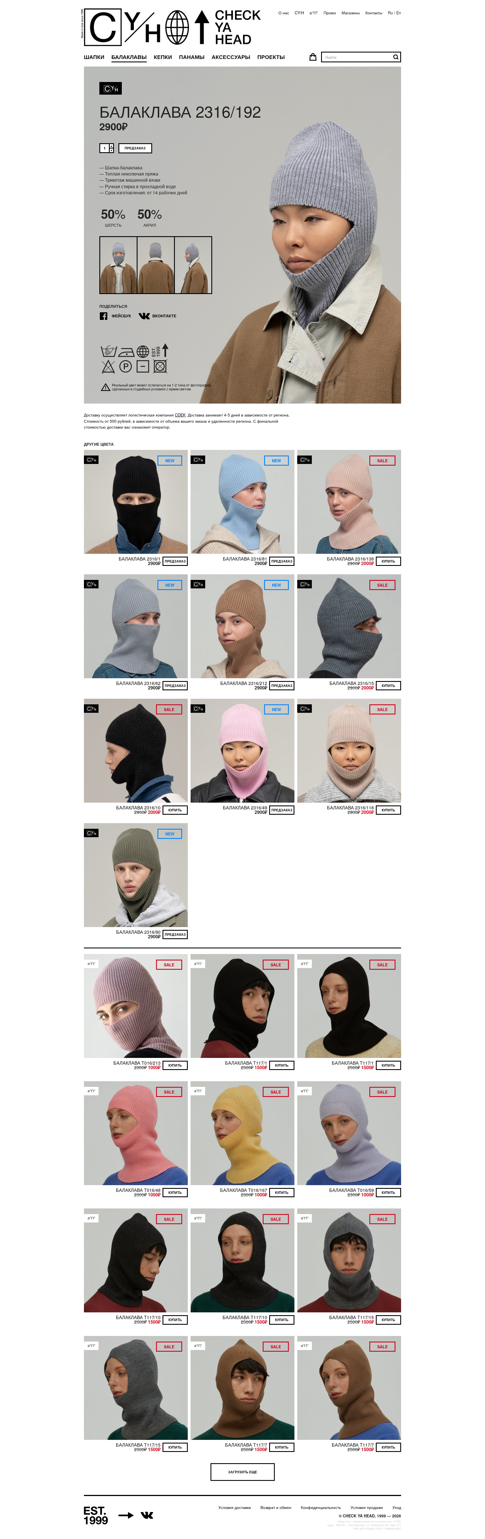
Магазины (351, 12)
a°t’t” (314, 12)
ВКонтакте (158, 316)
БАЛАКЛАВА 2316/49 (245, 807)
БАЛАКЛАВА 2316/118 (350, 807)
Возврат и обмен (275, 1507)
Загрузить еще (242, 1471)
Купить (388, 561)
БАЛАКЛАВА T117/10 (138, 1317)
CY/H (299, 12)
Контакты (373, 12)
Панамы (192, 57)
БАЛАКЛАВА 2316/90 (138, 932)
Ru (390, 12)
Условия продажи (367, 1507)
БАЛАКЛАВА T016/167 (243, 1190)
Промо (330, 12)
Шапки (94, 57)
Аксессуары (231, 57)
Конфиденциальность (321, 1507)
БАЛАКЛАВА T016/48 (138, 1190)
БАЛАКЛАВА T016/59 (351, 1190)
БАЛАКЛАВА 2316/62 (138, 683)
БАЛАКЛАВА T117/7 (246, 1445)
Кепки (163, 57)
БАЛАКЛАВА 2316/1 (140, 559)
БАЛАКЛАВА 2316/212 (243, 683)
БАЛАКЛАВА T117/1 (246, 1063)
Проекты (271, 57)
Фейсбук (115, 316)
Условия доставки (234, 1507)
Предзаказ (135, 148)
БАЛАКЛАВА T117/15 (351, 1317)
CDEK (180, 415)
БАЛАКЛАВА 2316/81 (245, 559)
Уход (396, 1507)
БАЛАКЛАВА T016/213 (137, 1063)
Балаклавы (129, 57)
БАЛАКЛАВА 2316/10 (138, 807)
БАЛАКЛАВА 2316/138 (350, 559)
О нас (283, 12)
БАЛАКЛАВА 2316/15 (352, 683)
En (398, 12)
